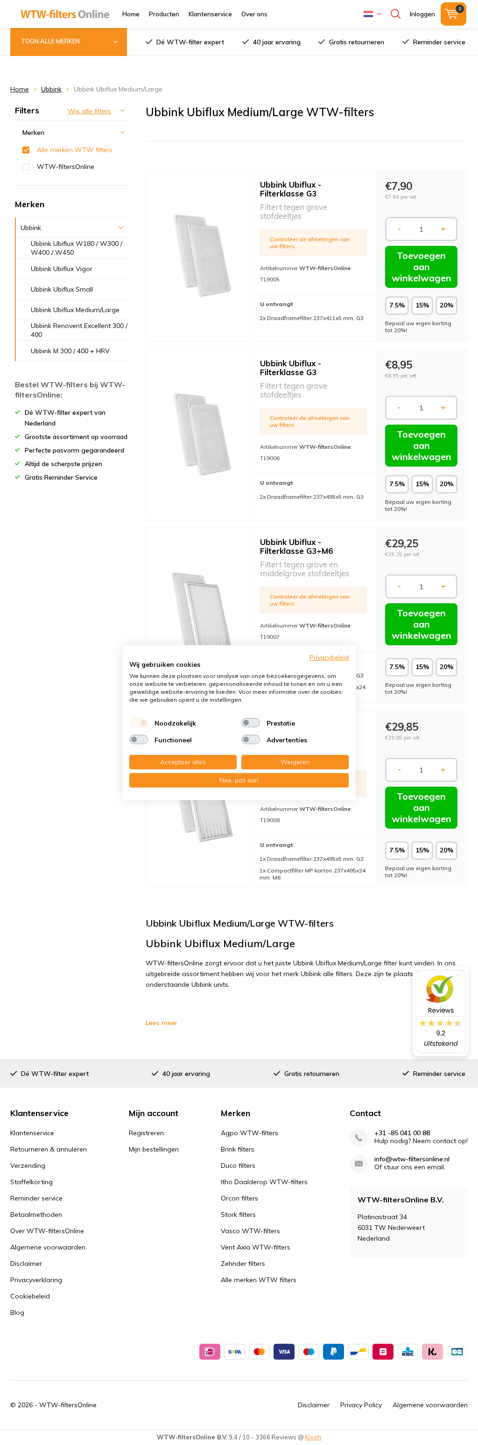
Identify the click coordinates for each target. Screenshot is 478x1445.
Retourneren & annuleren (48, 1149)
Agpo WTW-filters (249, 1133)
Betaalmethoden (36, 1214)
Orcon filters (239, 1198)
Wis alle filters (89, 111)
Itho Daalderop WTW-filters (264, 1182)
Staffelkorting (31, 1182)
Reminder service (439, 42)
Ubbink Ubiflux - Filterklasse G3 (290, 189)
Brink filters (237, 1149)
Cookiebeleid (30, 1296)
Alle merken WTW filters (74, 150)
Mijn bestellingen (154, 1149)
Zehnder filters (243, 1263)
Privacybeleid (329, 657)
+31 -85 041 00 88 (402, 1133)
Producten (164, 14)
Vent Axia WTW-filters (255, 1247)
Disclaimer (26, 1263)
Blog (17, 1312)
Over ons (254, 14)
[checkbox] (138, 722)
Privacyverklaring (36, 1280)
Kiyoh (313, 1437)
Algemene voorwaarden (47, 1247)
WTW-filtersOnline (65, 166)
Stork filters (238, 1214)
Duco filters (238, 1165)
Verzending (27, 1165)
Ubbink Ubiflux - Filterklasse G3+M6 (296, 546)
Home (131, 14)
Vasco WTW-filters (250, 1231)
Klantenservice (210, 14)
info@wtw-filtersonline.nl (412, 1159)
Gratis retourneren (356, 42)
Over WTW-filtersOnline (47, 1231)
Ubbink (51, 89)
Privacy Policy (361, 1405)
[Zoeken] (396, 14)
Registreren (146, 1133)
